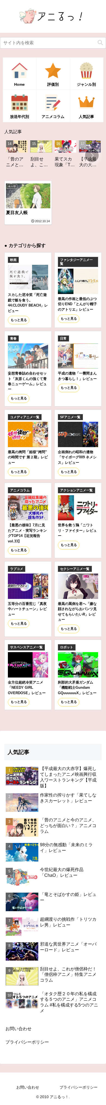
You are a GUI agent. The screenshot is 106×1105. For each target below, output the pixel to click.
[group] (32, 156)
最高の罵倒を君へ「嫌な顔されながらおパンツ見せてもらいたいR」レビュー (77, 612)
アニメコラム (20, 490)
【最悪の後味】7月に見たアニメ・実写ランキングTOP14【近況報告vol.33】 (27, 533)
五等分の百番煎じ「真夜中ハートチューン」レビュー (27, 609)
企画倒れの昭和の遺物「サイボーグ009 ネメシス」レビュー (77, 457)
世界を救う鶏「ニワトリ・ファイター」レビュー (77, 530)
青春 (13, 338)
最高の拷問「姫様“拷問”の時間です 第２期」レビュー (28, 457)
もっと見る (19, 320)
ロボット (66, 647)
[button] (100, 43)
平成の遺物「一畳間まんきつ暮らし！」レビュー (77, 376)
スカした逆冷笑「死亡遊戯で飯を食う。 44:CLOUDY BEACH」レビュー (28, 303)
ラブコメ (16, 569)
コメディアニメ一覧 (24, 417)
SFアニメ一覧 (70, 417)
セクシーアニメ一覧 (74, 569)
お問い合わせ (18, 1028)
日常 (63, 338)
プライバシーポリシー (27, 1042)
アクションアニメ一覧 (76, 490)
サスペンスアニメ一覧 (26, 647)
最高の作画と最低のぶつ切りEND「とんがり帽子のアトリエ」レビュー (77, 304)
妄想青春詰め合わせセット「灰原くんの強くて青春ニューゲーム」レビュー (27, 381)
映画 (13, 260)
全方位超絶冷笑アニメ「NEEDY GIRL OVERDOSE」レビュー (27, 687)
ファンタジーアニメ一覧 (76, 262)
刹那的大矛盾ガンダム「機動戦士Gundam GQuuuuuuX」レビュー (77, 687)
